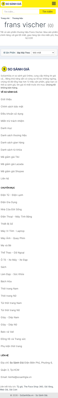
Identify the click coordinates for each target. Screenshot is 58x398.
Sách (3, 266)
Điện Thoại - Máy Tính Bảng (16, 216)
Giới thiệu (6, 99)
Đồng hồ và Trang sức (13, 338)
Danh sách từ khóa (11, 149)
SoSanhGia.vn (26, 395)
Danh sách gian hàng (12, 142)
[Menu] (54, 3)
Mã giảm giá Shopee (12, 171)
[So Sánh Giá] (15, 69)
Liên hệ (5, 178)
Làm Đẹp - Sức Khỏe (12, 274)
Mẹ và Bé (6, 245)
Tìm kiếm (47, 11)
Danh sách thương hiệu (14, 135)
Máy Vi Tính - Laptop (13, 230)
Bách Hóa (6, 281)
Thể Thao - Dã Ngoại (12, 252)
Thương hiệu (17, 18)
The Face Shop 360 (33, 386)
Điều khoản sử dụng (12, 113)
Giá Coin (13, 389)
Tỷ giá (20, 386)
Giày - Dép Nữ (9, 324)
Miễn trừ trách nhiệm (12, 120)
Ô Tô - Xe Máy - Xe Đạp (14, 259)
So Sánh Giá (41, 395)
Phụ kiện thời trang (11, 346)
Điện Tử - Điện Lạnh (12, 194)
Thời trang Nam (9, 288)
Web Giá (4, 389)
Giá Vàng (48, 386)
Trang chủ (5, 18)
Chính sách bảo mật (12, 106)
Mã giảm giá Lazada (12, 164)
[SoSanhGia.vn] (15, 4)
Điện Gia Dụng (9, 202)
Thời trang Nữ (8, 295)
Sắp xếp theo (23, 52)
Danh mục (6, 128)
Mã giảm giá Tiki (10, 156)
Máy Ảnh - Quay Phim (13, 238)
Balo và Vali (7, 331)
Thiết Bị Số (7, 223)
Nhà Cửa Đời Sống (11, 209)
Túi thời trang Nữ (10, 310)
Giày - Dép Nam (10, 317)
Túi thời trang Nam (11, 302)
